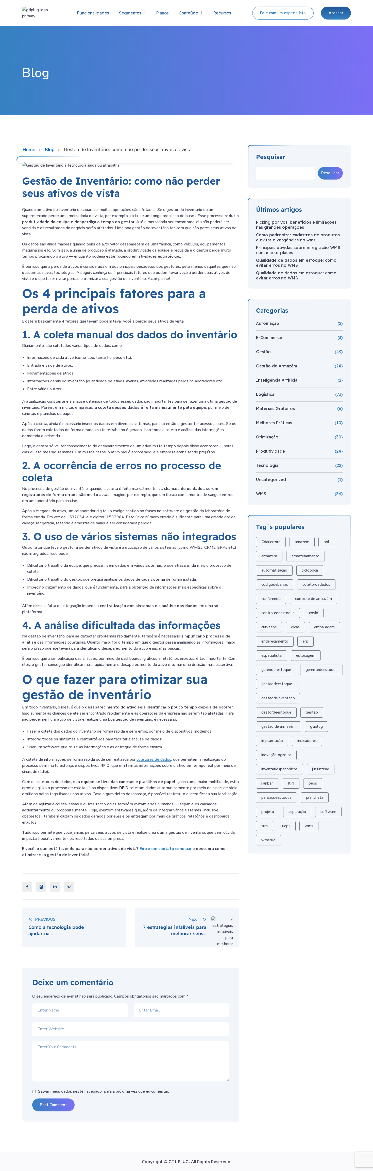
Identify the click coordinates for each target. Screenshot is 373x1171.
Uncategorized (271, 479)
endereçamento (274, 641)
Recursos (222, 12)
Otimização (267, 436)
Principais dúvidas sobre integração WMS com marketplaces (298, 250)
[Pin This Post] (69, 887)
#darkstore (270, 541)
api (326, 541)
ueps (286, 825)
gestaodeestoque (276, 683)
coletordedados (316, 584)
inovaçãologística (276, 754)
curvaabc (269, 627)
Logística (265, 394)
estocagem (305, 655)
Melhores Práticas (274, 422)
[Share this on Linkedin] (55, 887)
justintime (320, 769)
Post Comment (53, 1104)
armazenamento (305, 556)
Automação (267, 323)
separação (297, 811)
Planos (162, 12)
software (328, 811)
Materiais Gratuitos (275, 408)
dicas (295, 627)
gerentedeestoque (321, 669)
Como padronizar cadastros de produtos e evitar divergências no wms (298, 237)
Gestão (263, 351)
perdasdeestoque (276, 797)
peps (313, 783)
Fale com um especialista (283, 12)
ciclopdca (310, 570)
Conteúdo (188, 12)
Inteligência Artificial (277, 380)
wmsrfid (268, 840)
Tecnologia (267, 465)
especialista (271, 655)
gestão (312, 712)
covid (313, 612)
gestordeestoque (276, 712)
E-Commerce (269, 337)
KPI (291, 783)
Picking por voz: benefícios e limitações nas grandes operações (296, 225)
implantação (272, 740)
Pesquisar (270, 157)
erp (305, 641)
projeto (267, 811)
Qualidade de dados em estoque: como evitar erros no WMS (296, 263)
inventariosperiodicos (279, 769)
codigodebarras (274, 584)
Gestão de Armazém (276, 365)
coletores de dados (154, 759)
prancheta (314, 797)
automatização (274, 570)
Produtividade (270, 451)
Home (29, 149)
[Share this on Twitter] (41, 887)
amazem (302, 541)
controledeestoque (278, 612)
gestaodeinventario (278, 698)
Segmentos (130, 12)
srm (264, 825)
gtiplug (316, 726)
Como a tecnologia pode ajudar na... (56, 930)
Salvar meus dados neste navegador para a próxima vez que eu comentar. (103, 1091)
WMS (261, 493)
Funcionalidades (93, 12)
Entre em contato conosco (165, 848)
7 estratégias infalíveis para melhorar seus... (174, 930)
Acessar (336, 12)
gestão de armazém (278, 726)
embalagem (324, 627)
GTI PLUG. (179, 1161)
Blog (50, 149)
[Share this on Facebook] (27, 887)
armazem (269, 556)
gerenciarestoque (276, 669)
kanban (267, 783)
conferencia (271, 598)
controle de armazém (313, 598)
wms (309, 825)
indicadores (307, 740)
